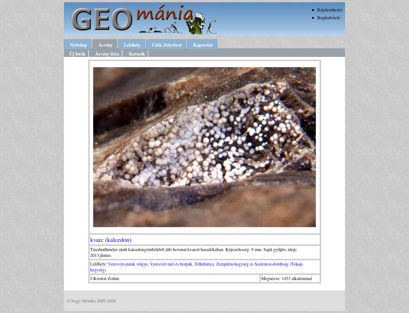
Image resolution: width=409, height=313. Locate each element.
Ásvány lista (107, 53)
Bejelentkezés (329, 9)
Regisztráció (328, 17)
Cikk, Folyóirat (167, 44)
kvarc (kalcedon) (110, 239)
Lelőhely (132, 44)
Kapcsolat (203, 44)
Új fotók (77, 53)
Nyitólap (78, 44)
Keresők (137, 53)
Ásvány (105, 44)
